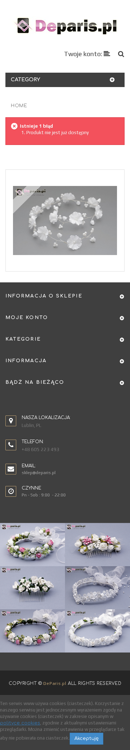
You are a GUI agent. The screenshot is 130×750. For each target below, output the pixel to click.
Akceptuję (86, 738)
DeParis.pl (54, 683)
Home (19, 105)
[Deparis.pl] (65, 25)
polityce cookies (20, 723)
